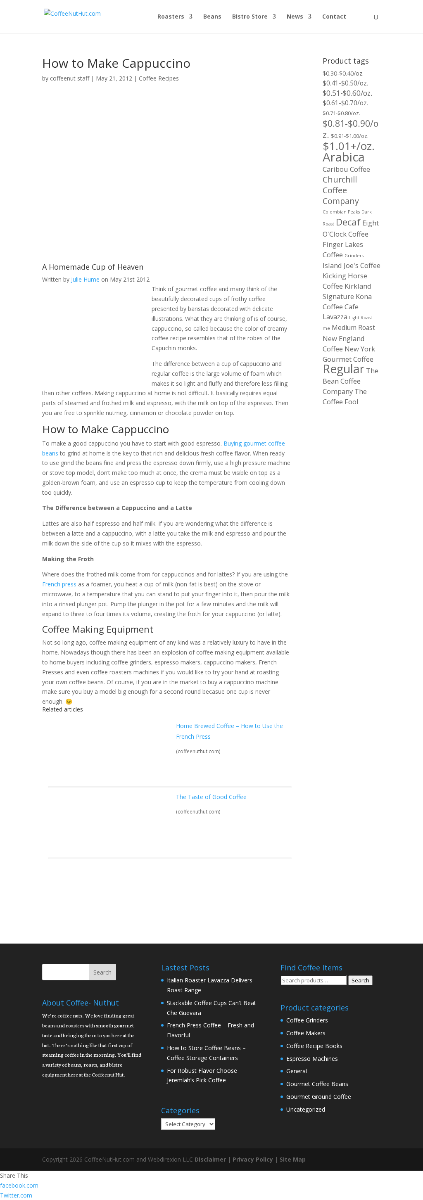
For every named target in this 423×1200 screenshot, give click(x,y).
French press (59, 584)
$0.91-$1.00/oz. (349, 136)
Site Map (293, 1159)
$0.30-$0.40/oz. (343, 73)
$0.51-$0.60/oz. (347, 93)
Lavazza (335, 316)
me (326, 328)
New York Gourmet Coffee (349, 354)
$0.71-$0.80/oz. (341, 113)
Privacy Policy (253, 1159)
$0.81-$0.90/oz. (350, 128)
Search (360, 980)
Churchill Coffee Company (341, 190)
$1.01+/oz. (349, 145)
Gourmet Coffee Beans (317, 1084)
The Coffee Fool (345, 396)
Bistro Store (250, 17)
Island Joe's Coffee (351, 265)
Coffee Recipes (159, 78)
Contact (334, 17)
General (296, 1071)
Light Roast (360, 317)
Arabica (344, 157)
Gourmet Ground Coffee (318, 1096)
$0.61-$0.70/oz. (345, 102)
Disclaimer (210, 1159)
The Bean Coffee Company (350, 381)
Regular (343, 369)
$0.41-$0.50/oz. (345, 83)
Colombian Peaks (341, 212)
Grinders (354, 255)
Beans (212, 17)
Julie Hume (85, 279)
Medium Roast (353, 327)
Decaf (348, 222)
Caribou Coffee (346, 169)
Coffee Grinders (307, 1020)
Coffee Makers (306, 1033)
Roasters (170, 17)
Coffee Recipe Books (314, 1046)
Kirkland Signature (347, 291)
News (295, 17)
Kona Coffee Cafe (347, 301)
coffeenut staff (69, 78)
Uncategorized (305, 1109)
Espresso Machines (312, 1058)
